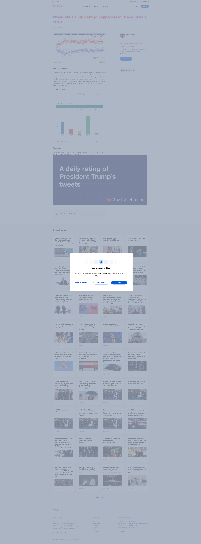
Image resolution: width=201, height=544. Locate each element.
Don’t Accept (101, 282)
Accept (119, 282)
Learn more (108, 276)
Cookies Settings (81, 282)
